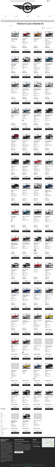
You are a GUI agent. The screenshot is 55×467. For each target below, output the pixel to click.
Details (15, 75)
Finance (27, 16)
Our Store (49, 16)
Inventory (16, 16)
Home (5, 16)
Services (38, 16)
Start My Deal (15, 77)
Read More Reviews (19, 452)
